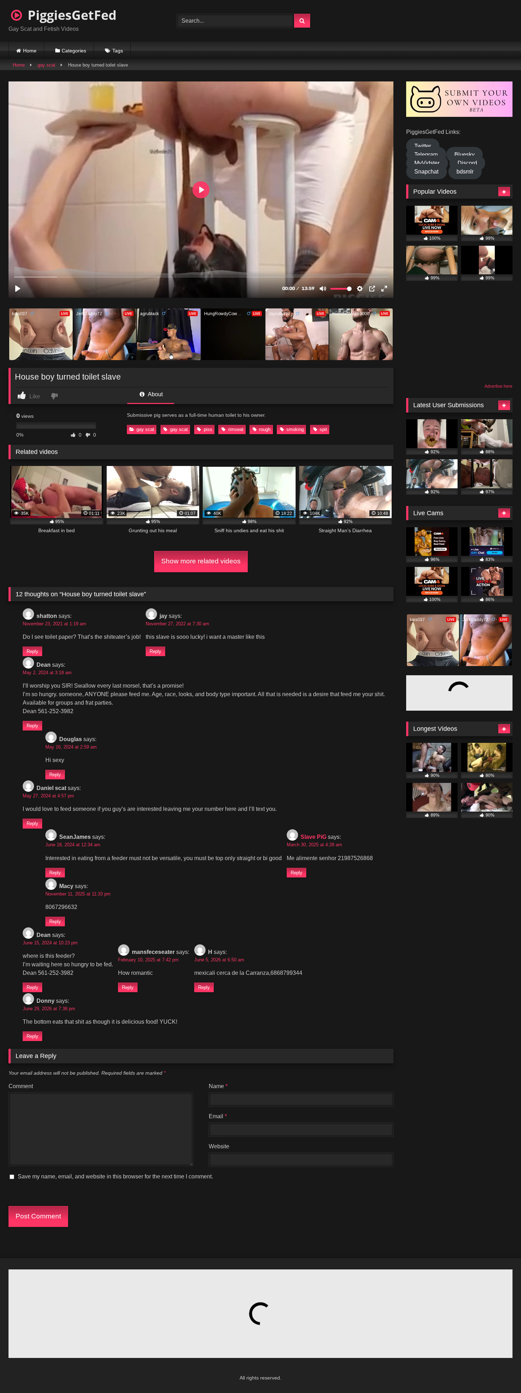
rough (264, 429)
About (155, 394)
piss (208, 429)
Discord (467, 163)
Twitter (422, 146)
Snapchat (426, 172)
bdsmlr (465, 172)
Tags (117, 50)
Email (218, 1116)
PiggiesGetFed (70, 15)
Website (219, 1146)
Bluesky (464, 155)
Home (30, 50)
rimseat (235, 429)
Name (218, 1086)
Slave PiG (313, 837)
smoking (295, 429)
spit (323, 429)
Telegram (426, 155)
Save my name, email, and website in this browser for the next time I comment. (115, 1176)
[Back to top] (498, 1372)
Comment (21, 1086)
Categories (74, 50)
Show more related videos (201, 561)
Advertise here (498, 386)
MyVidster (426, 163)
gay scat (46, 65)
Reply (32, 651)
